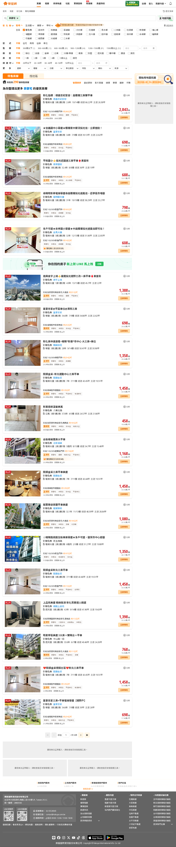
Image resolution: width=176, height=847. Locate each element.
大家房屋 (133, 802)
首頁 (5, 11)
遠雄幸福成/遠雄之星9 (127, 786)
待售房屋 (13, 76)
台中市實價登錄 (97, 786)
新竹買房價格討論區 (162, 806)
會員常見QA (18, 825)
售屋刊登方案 (110, 799)
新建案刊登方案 (111, 806)
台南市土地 (69, 786)
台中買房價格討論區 (162, 813)
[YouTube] (73, 837)
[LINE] (53, 837)
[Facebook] (58, 837)
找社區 (34, 76)
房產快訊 (84, 810)
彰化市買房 (30, 11)
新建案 (83, 799)
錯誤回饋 (6, 825)
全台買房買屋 (86, 813)
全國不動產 (134, 817)
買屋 (11, 11)
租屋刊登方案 (110, 802)
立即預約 (124, 117)
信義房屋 (133, 799)
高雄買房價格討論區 (162, 820)
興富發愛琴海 (123, 790)
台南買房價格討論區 (162, 817)
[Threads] (83, 837)
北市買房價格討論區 (162, 799)
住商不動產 (134, 813)
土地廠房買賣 (86, 817)
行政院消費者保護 (64, 825)
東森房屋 (133, 806)
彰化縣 (19, 11)
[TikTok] (78, 837)
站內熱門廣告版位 (112, 810)
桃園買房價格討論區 (162, 810)
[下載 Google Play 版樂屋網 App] (114, 837)
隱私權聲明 (49, 825)
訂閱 (99, 264)
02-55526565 (51, 811)
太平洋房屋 (134, 820)
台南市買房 (42, 790)
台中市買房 (42, 786)
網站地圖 (29, 825)
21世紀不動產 (135, 824)
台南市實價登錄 (97, 790)
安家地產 (133, 827)
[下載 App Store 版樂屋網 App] (95, 837)
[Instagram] (63, 837)
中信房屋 (133, 810)
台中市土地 (69, 790)
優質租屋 (84, 802)
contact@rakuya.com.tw (55, 814)
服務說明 (39, 825)
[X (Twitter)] (68, 837)
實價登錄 (84, 806)
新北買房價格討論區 (162, 802)
